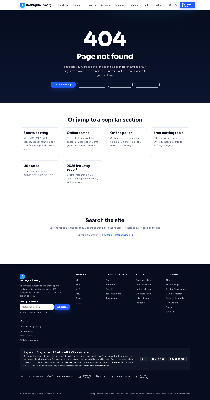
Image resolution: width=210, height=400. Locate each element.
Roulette (110, 289)
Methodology (172, 284)
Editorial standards (175, 298)
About (169, 280)
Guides (157, 5)
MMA (78, 302)
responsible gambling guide (96, 365)
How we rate (172, 302)
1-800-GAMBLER (68, 362)
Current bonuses (147, 84)
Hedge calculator (144, 289)
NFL (78, 280)
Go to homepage (63, 84)
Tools (146, 5)
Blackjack (110, 284)
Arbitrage (140, 302)
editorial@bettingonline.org (118, 234)
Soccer (79, 298)
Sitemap (170, 311)
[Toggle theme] (176, 5)
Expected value (143, 293)
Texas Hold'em (113, 293)
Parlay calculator (144, 280)
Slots (108, 280)
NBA (78, 284)
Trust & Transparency (176, 289)
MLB (78, 289)
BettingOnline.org (38, 5)
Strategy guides (120, 84)
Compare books (186, 5)
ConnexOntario (118, 362)
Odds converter (143, 284)
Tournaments (112, 298)
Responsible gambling (30, 326)
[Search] (170, 5)
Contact (170, 307)
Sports (61, 5)
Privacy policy (26, 331)
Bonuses (133, 5)
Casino (76, 5)
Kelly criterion (142, 298)
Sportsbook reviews (92, 84)
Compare (119, 5)
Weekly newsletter (29, 301)
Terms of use (26, 335)
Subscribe (62, 307)
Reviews (105, 5)
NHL (78, 293)
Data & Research (174, 293)
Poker (90, 5)
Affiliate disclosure (29, 340)
